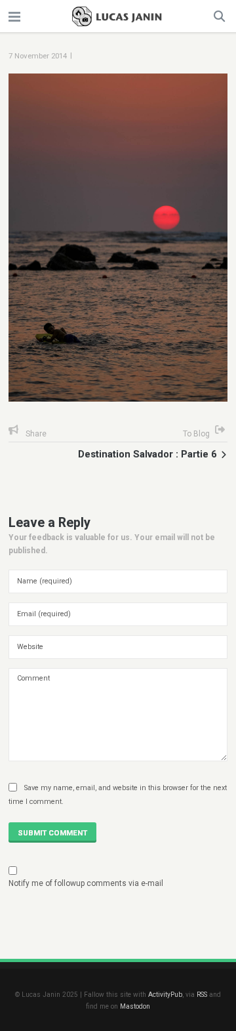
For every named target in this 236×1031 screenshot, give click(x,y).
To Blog (196, 433)
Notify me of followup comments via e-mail (86, 883)
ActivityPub (165, 994)
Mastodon (135, 1006)
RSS (202, 994)
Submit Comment (52, 832)
